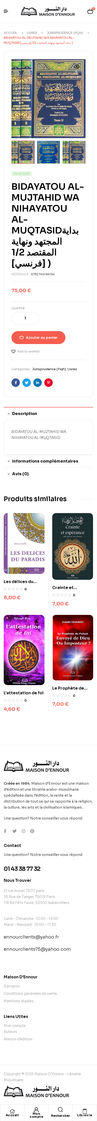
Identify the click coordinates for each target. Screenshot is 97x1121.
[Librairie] (84, 1111)
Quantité (18, 308)
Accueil (10, 33)
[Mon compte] (36, 1109)
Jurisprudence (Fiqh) (65, 33)
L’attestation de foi (24, 693)
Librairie (84, 1115)
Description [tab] (24, 413)
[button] (77, 69)
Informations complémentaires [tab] (45, 461)
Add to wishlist (28, 351)
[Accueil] (12, 1111)
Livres (32, 33)
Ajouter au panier (41, 337)
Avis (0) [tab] (20, 473)
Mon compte (36, 1115)
